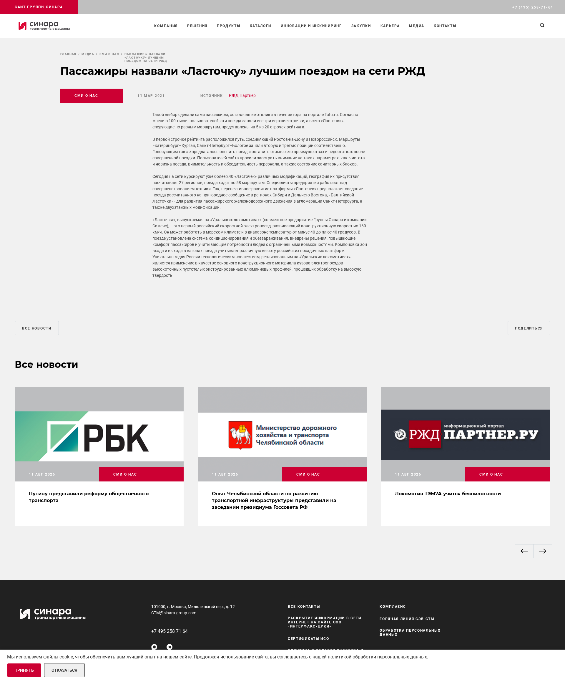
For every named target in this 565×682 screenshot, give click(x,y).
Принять (24, 670)
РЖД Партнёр (242, 95)
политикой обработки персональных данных (377, 657)
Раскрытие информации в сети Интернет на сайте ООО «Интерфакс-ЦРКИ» (324, 622)
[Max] (154, 647)
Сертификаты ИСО (308, 639)
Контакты (445, 26)
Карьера (390, 26)
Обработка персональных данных (410, 632)
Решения (197, 26)
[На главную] (44, 26)
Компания (166, 26)
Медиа (416, 26)
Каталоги (261, 26)
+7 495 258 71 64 (169, 631)
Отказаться (64, 670)
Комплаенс (393, 607)
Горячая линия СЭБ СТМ (407, 619)
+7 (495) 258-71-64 (532, 7)
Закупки (361, 26)
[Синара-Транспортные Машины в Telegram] (169, 647)
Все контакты (304, 607)
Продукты (228, 26)
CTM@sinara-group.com (173, 612)
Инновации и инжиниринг (311, 26)
